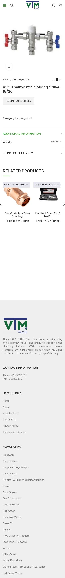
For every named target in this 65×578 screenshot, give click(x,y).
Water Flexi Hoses (13, 560)
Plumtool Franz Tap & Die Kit (47, 215)
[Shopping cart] (60, 5)
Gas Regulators (11, 504)
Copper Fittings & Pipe (15, 467)
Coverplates (10, 473)
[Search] (11, 5)
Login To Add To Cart (16, 184)
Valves (6, 547)
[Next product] (60, 79)
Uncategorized (21, 79)
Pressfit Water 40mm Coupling (17, 215)
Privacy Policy (10, 425)
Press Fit (8, 523)
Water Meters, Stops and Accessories (24, 566)
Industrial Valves (12, 516)
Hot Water (9, 510)
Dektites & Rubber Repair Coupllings (23, 479)
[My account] (53, 5)
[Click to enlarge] (9, 66)
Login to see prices (18, 100)
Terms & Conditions (14, 431)
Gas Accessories (12, 498)
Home (6, 79)
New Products (11, 413)
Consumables (10, 461)
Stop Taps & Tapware (15, 541)
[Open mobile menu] (4, 5)
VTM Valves (9, 554)
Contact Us (9, 419)
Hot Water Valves (13, 572)
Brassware (9, 454)
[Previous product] (53, 79)
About (6, 407)
